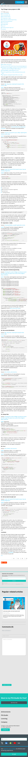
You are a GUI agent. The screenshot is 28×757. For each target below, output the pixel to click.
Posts (5, 5)
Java (8, 5)
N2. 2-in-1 (3, 26)
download (11, 552)
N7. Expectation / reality (6, 18)
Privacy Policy (18, 583)
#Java (2, 555)
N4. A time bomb (5, 22)
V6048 (2, 336)
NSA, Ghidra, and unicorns (7, 64)
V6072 (2, 277)
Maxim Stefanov (6, 12)
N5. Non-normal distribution (7, 21)
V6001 (2, 87)
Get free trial (14, 702)
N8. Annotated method (6, 16)
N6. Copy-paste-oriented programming (9, 19)
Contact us (5, 729)
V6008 (2, 374)
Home (2, 5)
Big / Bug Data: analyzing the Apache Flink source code (12, 74)
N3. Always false (5, 24)
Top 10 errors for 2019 (15, 308)
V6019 (2, 136)
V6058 (2, 227)
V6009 (2, 173)
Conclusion (4, 29)
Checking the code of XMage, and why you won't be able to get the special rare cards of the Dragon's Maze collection (14, 68)
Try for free (19, 2)
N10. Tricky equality (5, 13)
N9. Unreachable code (6, 15)
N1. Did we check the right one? (8, 27)
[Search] (2, 739)
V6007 (2, 421)
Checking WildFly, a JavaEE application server (10, 70)
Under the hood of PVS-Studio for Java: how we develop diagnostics (14, 66)
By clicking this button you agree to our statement (13, 583)
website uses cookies (10, 749)
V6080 (2, 502)
